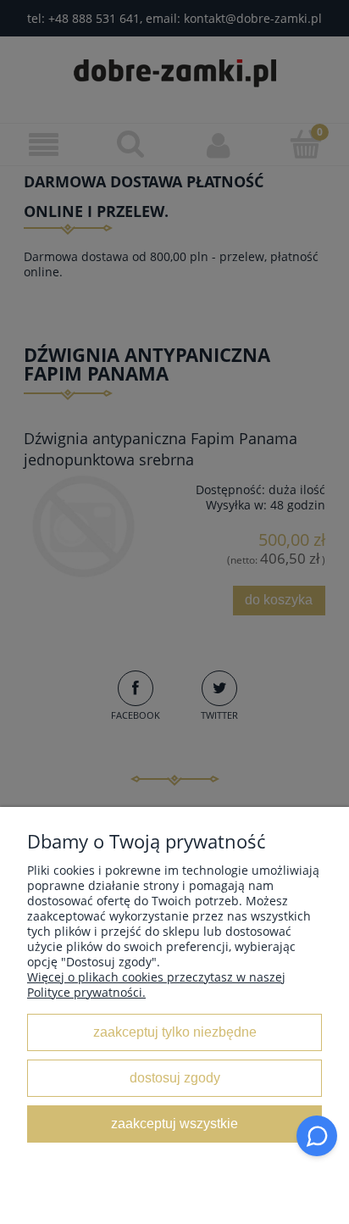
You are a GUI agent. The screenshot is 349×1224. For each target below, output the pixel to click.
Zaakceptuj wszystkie (174, 1123)
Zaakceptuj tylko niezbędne (175, 1031)
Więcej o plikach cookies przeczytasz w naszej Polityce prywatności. (156, 984)
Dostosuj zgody (175, 1077)
